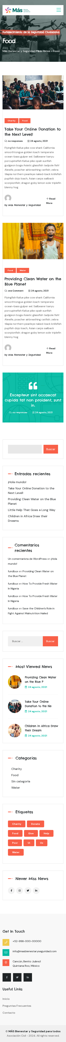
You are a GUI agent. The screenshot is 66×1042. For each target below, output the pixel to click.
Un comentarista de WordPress (27, 559)
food (15, 833)
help (46, 833)
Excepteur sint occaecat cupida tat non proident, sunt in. (33, 400)
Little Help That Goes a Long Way (31, 510)
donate (35, 823)
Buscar (50, 449)
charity (16, 823)
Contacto (9, 1012)
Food (24, 120)
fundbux (13, 571)
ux (41, 842)
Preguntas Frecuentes (17, 1006)
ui (29, 842)
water (15, 852)
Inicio (6, 999)
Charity (11, 120)
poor (15, 842)
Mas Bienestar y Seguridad (24, 205)
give (31, 833)
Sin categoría (20, 781)
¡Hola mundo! (17, 482)
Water (23, 270)
